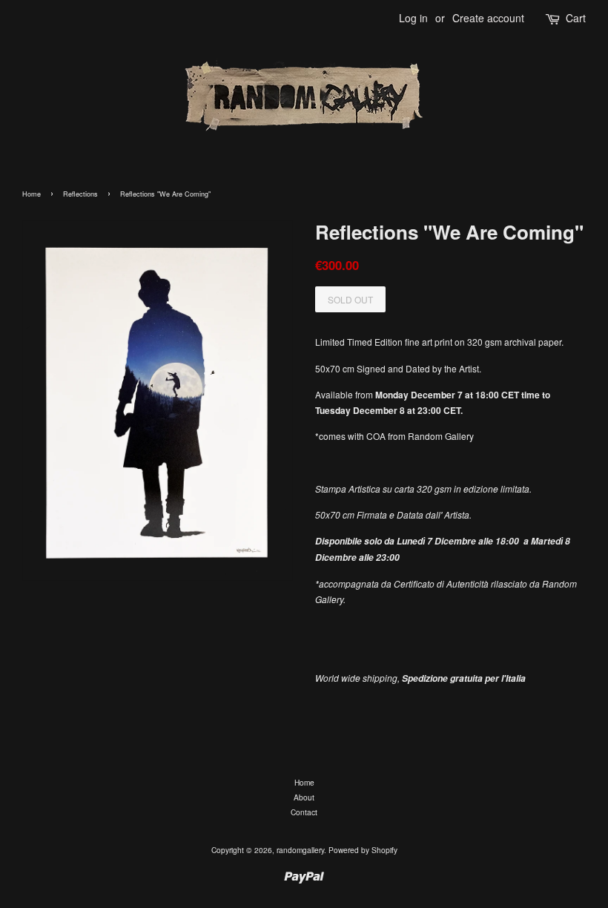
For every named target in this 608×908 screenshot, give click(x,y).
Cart (576, 17)
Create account (488, 17)
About (304, 797)
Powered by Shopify (362, 849)
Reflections (80, 194)
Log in (413, 17)
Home (31, 194)
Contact (304, 811)
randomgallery (300, 849)
